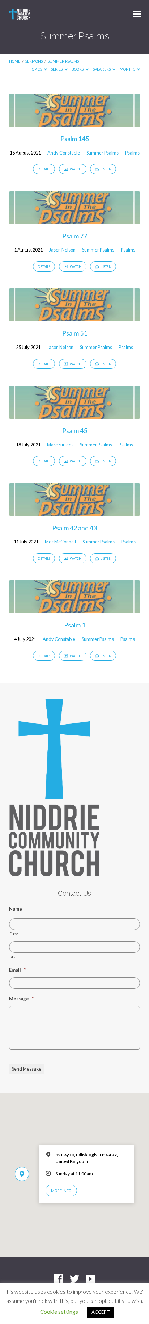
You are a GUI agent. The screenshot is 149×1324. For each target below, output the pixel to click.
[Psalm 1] (74, 609)
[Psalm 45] (74, 414)
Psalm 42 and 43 (74, 528)
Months (128, 69)
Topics (36, 69)
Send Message (26, 1069)
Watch (75, 169)
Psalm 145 (74, 139)
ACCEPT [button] (100, 1312)
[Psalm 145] (74, 122)
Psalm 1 (74, 625)
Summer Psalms (63, 61)
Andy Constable (63, 153)
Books (78, 69)
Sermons (34, 61)
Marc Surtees (60, 445)
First (13, 933)
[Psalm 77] (74, 219)
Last (13, 956)
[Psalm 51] (74, 317)
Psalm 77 (74, 236)
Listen (105, 169)
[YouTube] (90, 1279)
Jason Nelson (62, 250)
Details (44, 169)
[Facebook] (58, 1279)
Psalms (132, 153)
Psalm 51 (74, 333)
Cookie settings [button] (59, 1311)
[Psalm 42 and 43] (74, 511)
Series (57, 69)
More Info (61, 1190)
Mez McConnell (60, 542)
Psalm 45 (74, 430)
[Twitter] (74, 1279)
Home (14, 61)
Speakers (102, 69)
